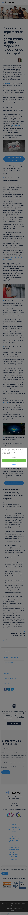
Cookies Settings (14, 464)
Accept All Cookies (14, 460)
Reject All (14, 457)
